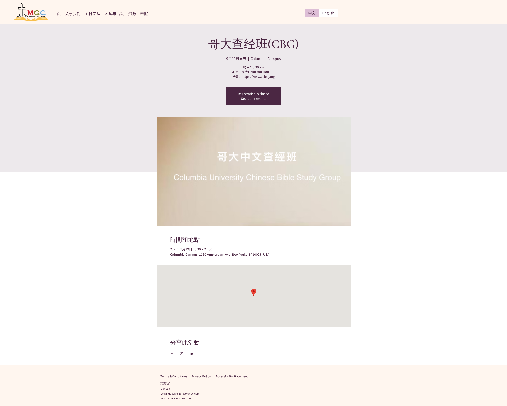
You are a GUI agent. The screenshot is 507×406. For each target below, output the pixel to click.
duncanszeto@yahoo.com (183, 393)
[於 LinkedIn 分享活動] (191, 353)
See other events (253, 98)
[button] (73, 13)
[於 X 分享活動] (182, 353)
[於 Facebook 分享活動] (172, 353)
